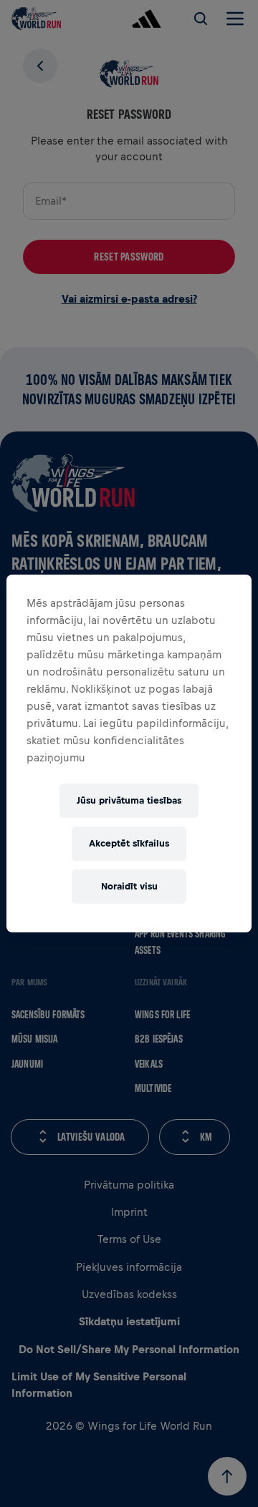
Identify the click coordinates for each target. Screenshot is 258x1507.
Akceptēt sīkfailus (129, 843)
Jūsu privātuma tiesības (129, 800)
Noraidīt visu (129, 886)
